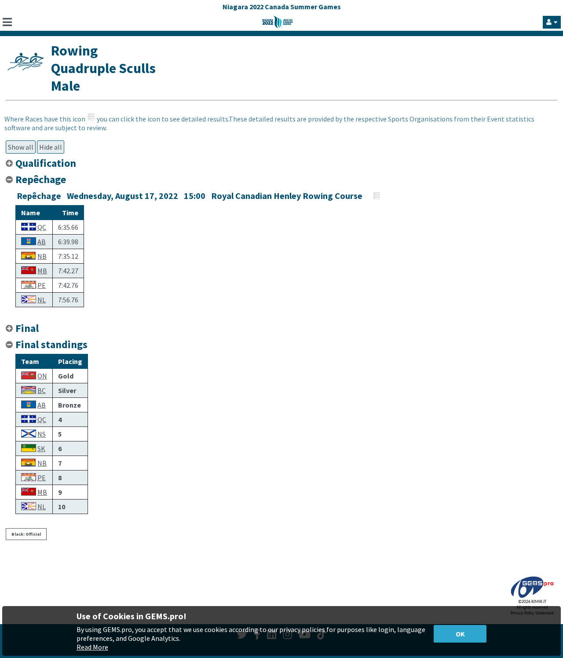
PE (41, 285)
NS (41, 434)
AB (41, 241)
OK (460, 633)
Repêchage (40, 179)
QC (41, 227)
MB (42, 270)
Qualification (45, 163)
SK (41, 448)
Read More (92, 647)
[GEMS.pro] (532, 598)
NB (42, 256)
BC (41, 390)
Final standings (51, 344)
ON (42, 375)
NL (41, 299)
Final (27, 328)
